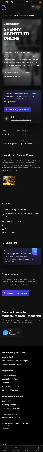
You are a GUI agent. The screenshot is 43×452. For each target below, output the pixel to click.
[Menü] (36, 7)
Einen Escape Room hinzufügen (15, 360)
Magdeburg (6, 15)
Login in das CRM (9, 357)
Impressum (6, 401)
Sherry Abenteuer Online (24, 15)
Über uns (5, 382)
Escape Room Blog (9, 379)
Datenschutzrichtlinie (11, 408)
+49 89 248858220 (29, 2)
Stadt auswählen (9, 375)
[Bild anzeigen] (9, 180)
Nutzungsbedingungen (11, 404)
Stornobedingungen (10, 390)
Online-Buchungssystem (12, 364)
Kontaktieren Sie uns (10, 386)
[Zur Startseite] (4, 7)
